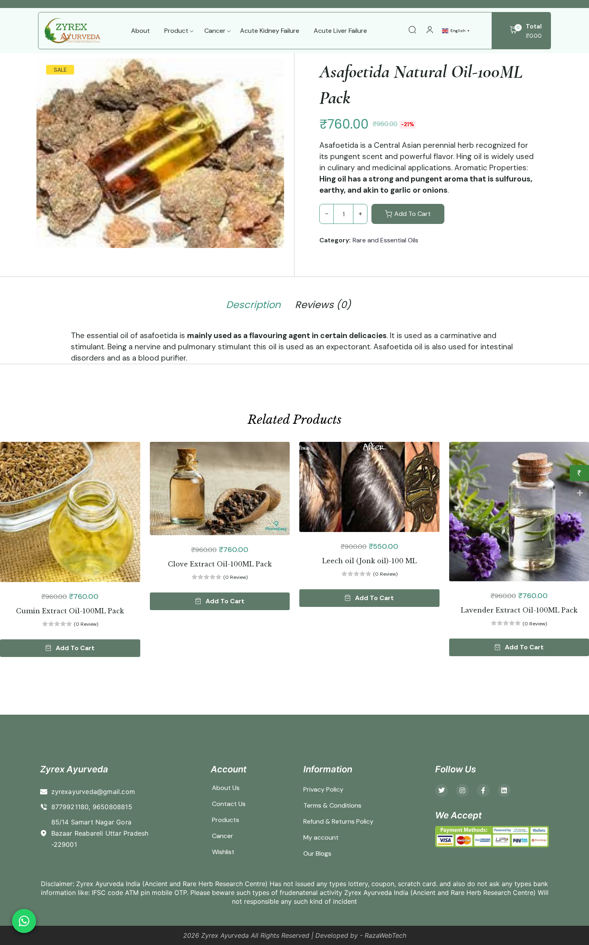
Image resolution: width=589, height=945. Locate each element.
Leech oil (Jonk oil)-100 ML (369, 561)
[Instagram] (462, 790)
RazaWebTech (385, 935)
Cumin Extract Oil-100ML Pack (70, 611)
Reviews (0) (323, 304)
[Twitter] (441, 790)
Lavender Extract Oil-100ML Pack (519, 610)
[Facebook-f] (483, 790)
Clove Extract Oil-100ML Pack (220, 564)
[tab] (253, 306)
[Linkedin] (504, 790)
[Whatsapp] (24, 921)
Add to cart (412, 214)
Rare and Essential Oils (385, 240)
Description (253, 304)
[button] (70, 648)
